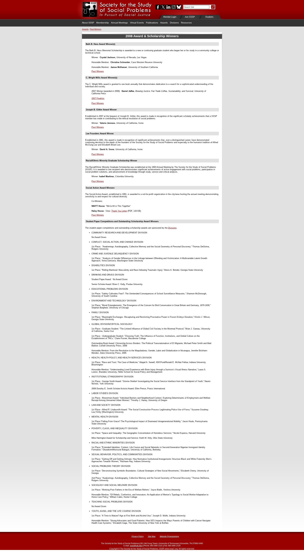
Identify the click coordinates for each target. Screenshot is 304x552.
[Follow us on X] (163, 7)
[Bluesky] (178, 7)
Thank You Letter (119, 211)
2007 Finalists (98, 98)
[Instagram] (173, 7)
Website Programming (169, 536)
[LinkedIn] (168, 7)
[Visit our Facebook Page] (157, 7)
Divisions (174, 22)
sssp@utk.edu (136, 546)
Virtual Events (137, 22)
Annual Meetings (119, 22)
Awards (164, 22)
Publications (152, 22)
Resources (186, 22)
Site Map (151, 536)
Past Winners (98, 71)
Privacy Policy (138, 536)
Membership (102, 22)
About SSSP (88, 22)
